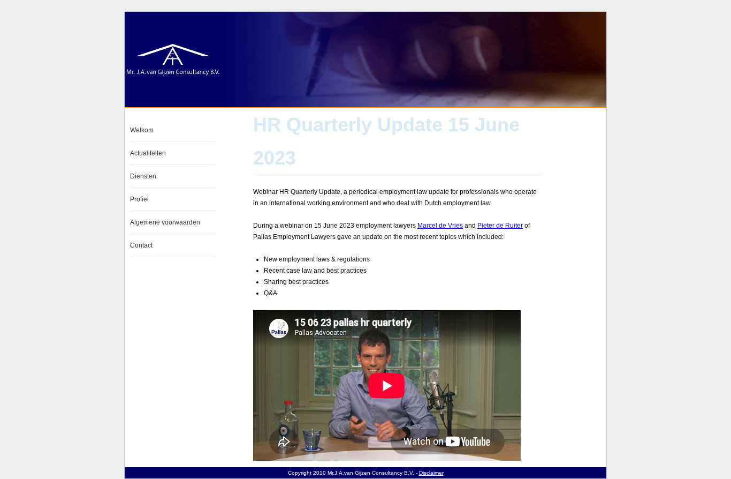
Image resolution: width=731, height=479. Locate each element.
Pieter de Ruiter (500, 225)
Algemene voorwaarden (165, 222)
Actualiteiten (148, 153)
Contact (141, 245)
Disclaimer (431, 473)
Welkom (142, 130)
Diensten (143, 176)
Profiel (139, 199)
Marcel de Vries (440, 225)
